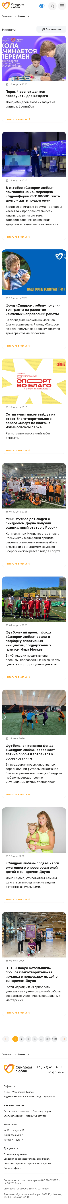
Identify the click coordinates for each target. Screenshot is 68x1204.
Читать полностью (17, 119)
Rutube (7, 1139)
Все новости (53, 29)
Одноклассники (12, 1135)
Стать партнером (42, 1111)
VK (5, 1130)
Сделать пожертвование (17, 1111)
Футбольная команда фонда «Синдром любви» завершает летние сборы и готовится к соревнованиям (30, 752)
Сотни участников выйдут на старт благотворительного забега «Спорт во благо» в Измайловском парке (30, 420)
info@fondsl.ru (56, 1072)
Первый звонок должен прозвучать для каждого (27, 94)
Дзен (18, 1139)
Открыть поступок (36, 1115)
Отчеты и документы (15, 1154)
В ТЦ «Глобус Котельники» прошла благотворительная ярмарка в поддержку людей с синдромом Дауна (31, 974)
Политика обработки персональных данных (27, 1163)
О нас (7, 1092)
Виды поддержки (46, 1096)
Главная (7, 16)
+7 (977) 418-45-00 (50, 1067)
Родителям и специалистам (19, 1096)
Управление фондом (23, 1092)
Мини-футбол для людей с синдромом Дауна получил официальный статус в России (31, 523)
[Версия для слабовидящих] (43, 6)
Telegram (16, 1130)
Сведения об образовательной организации (27, 1158)
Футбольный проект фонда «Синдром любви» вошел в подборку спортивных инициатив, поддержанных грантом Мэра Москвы (28, 640)
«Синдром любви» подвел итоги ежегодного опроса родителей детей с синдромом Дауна (32, 867)
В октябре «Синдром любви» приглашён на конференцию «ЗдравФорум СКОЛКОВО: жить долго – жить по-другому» (33, 194)
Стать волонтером (14, 1115)
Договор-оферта (12, 1168)
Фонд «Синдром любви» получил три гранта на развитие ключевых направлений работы (33, 309)
